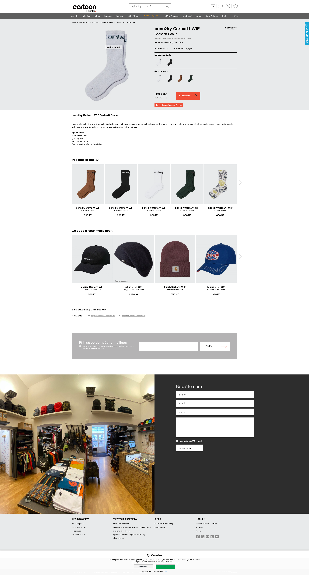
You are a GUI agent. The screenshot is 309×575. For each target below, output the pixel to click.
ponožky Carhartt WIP (88, 209)
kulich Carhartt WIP (175, 288)
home (74, 22)
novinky (74, 16)
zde (165, 572)
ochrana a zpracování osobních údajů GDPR (132, 527)
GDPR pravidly (196, 441)
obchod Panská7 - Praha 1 (207, 523)
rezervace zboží (78, 527)
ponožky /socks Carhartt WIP (133, 316)
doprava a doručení (121, 531)
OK (165, 567)
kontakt (199, 527)
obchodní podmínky (121, 523)
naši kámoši (159, 527)
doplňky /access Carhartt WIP (103, 316)
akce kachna (118, 538)
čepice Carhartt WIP (92, 288)
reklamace (76, 531)
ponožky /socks (100, 22)
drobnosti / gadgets (192, 16)
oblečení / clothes (91, 16)
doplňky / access (170, 16)
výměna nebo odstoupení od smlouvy (129, 534)
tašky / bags (133, 16)
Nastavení (143, 567)
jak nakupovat (78, 523)
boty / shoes (212, 16)
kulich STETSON (133, 288)
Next (240, 183)
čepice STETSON (216, 288)
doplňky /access (85, 22)
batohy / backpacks (113, 16)
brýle (224, 16)
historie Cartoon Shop (163, 523)
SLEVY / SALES (151, 16)
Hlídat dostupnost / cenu (170, 105)
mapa (198, 531)
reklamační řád (78, 534)
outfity (235, 16)
